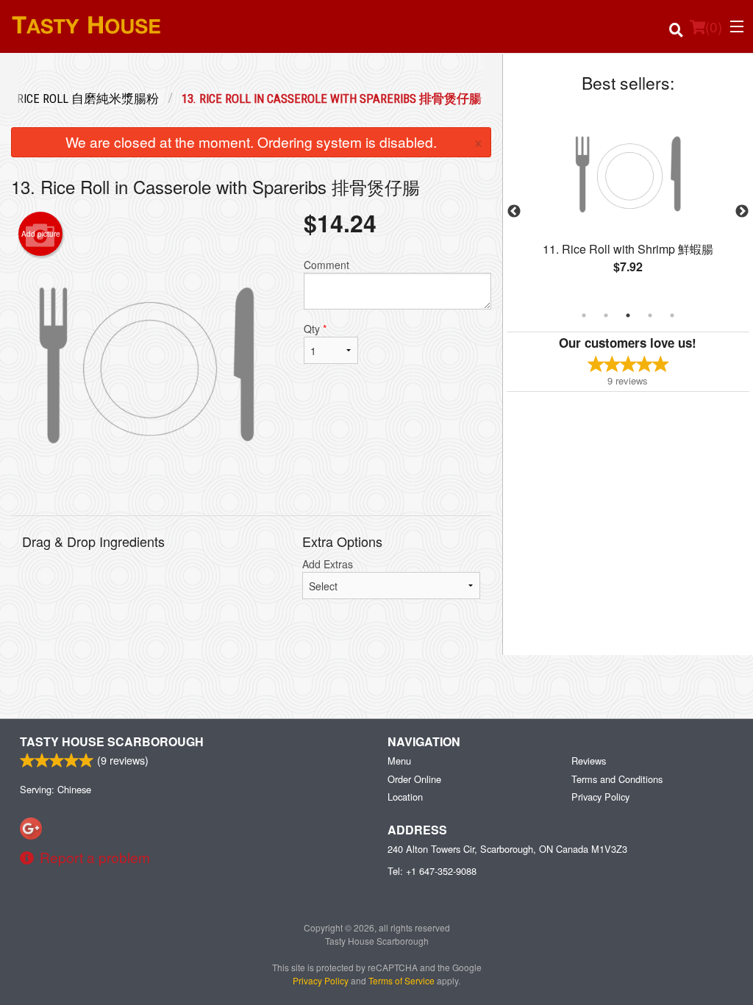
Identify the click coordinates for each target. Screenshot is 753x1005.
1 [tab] (584, 315)
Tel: (432, 871)
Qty (315, 328)
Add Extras (327, 564)
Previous (514, 211)
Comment (326, 264)
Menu (399, 761)
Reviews (588, 761)
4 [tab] (650, 315)
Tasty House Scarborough (112, 741)
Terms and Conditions (617, 779)
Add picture (40, 234)
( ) (713, 26)
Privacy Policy (600, 797)
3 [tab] (628, 315)
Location (405, 797)
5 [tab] (672, 315)
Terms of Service (401, 980)
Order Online (414, 779)
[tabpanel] (628, 202)
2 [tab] (606, 315)
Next (742, 211)
